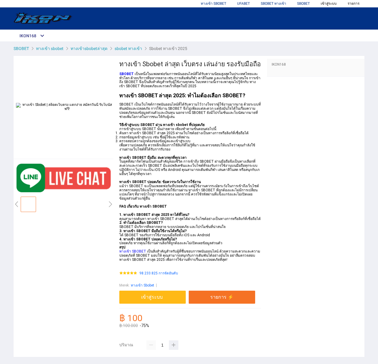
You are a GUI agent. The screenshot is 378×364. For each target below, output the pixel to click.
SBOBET (303, 3)
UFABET (243, 3)
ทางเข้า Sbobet (142, 285)
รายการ (353, 3)
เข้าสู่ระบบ (329, 3)
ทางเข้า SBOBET (213, 3)
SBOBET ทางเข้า (273, 3)
